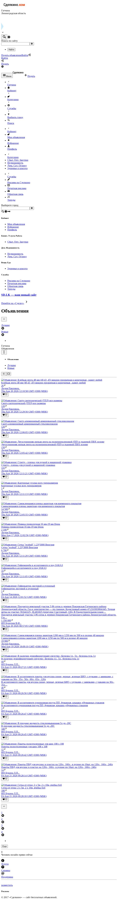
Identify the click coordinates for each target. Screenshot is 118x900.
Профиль (12, 149)
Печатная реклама (16, 188)
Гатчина (11, 84)
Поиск (10, 123)
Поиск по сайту (9, 40)
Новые (10, 368)
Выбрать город (15, 117)
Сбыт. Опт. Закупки (17, 160)
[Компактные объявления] (3, 374)
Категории (13, 99)
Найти (11, 49)
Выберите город (9, 205)
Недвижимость (15, 162)
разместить (7, 885)
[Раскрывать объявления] (8, 374)
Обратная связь (15, 194)
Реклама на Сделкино (18, 182)
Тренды (11, 200)
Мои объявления (16, 137)
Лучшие (11, 365)
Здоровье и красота (17, 168)
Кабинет (11, 90)
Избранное (13, 143)
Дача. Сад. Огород (17, 165)
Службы (11, 108)
